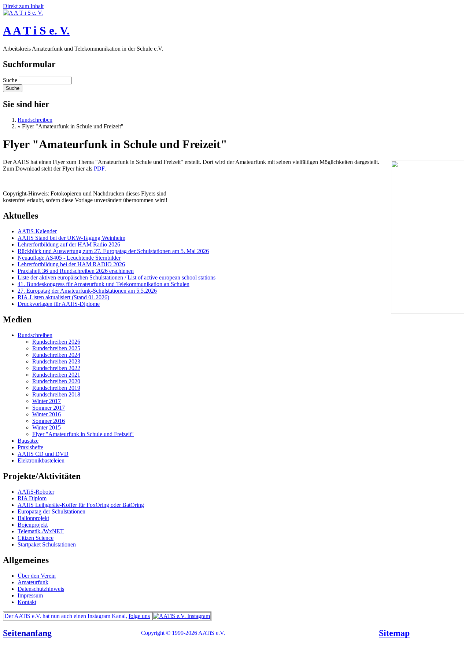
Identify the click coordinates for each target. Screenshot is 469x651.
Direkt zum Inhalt (23, 6)
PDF (99, 168)
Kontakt (27, 602)
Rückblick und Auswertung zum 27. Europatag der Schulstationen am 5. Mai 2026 (113, 251)
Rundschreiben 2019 (56, 388)
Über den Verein (37, 576)
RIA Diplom (32, 498)
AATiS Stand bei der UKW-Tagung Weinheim (71, 238)
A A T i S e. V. (36, 30)
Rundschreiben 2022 (56, 368)
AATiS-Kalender (37, 231)
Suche (11, 80)
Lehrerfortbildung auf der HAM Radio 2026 (69, 244)
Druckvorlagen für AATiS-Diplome (59, 304)
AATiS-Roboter (36, 492)
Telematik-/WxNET (41, 531)
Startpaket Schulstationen (47, 544)
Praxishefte (30, 447)
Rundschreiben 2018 (56, 394)
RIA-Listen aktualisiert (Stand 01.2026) (63, 297)
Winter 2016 (46, 414)
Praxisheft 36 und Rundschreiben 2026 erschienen (76, 271)
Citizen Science (35, 538)
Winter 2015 (46, 427)
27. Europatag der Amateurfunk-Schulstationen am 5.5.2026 (87, 291)
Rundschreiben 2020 (56, 381)
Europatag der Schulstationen (51, 511)
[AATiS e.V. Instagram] (181, 616)
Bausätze (28, 441)
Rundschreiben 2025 (56, 348)
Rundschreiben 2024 (56, 355)
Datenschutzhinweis (41, 589)
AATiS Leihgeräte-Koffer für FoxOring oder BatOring (81, 505)
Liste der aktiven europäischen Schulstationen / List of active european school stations (116, 277)
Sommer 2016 (48, 421)
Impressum (30, 595)
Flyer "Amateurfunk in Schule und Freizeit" (83, 434)
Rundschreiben (35, 120)
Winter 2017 (46, 401)
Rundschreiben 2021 (56, 375)
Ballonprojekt (33, 518)
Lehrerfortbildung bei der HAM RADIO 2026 (71, 264)
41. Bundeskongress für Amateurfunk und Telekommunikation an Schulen (103, 284)
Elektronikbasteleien (41, 460)
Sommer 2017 (48, 408)
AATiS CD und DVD (43, 454)
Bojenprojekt (33, 525)
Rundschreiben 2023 (56, 361)
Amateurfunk (33, 582)
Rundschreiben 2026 (56, 342)
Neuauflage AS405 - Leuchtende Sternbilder (69, 258)
